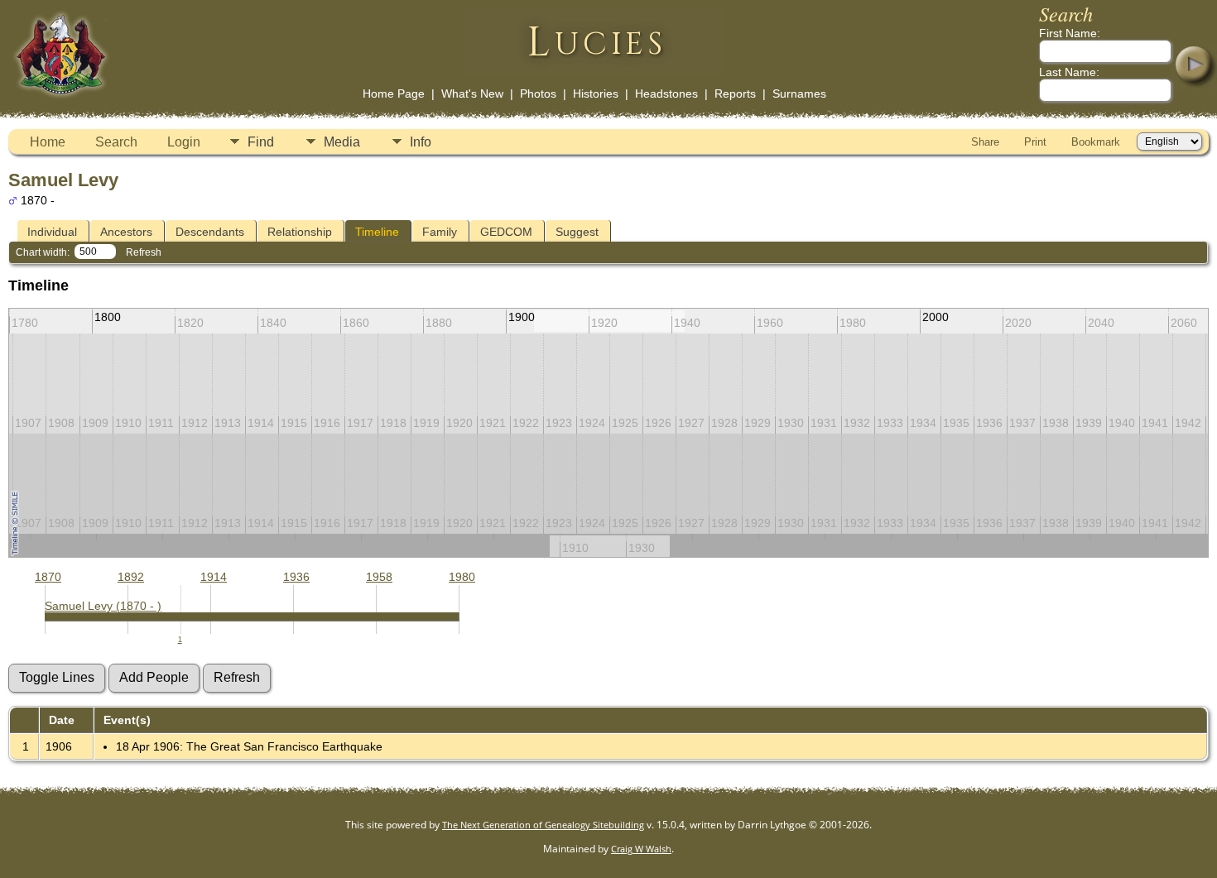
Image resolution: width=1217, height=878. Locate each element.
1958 (379, 576)
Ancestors (126, 231)
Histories (595, 93)
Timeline (377, 231)
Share (985, 142)
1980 (462, 576)
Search (116, 142)
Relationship (299, 231)
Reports (735, 93)
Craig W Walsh (641, 848)
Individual (52, 231)
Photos (538, 93)
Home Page (394, 93)
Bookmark (1095, 142)
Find (261, 142)
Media (342, 142)
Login (183, 142)
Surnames (799, 93)
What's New (472, 93)
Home (47, 142)
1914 (213, 576)
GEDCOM (506, 231)
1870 (48, 576)
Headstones (666, 93)
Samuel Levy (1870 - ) (103, 605)
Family (439, 231)
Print (1035, 142)
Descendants (210, 231)
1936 (296, 576)
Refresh (143, 252)
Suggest (577, 231)
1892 (131, 576)
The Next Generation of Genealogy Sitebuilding (543, 824)
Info (420, 142)
